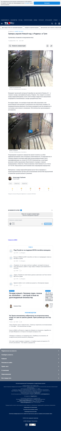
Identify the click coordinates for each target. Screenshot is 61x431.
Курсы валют (48, 20)
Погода (20, 20)
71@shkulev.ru (37, 393)
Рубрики (4, 358)
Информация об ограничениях (30, 407)
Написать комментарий (18, 46)
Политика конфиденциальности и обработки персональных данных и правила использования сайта (30, 413)
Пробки (55, 20)
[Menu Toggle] (2, 23)
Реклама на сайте (6, 362)
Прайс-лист (5, 366)
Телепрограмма (28, 20)
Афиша (35, 20)
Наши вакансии (6, 374)
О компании (5, 370)
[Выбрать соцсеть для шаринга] (51, 45)
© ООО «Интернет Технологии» (30, 421)
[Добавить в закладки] (47, 45)
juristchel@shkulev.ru (45, 394)
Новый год (17, 183)
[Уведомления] (55, 23)
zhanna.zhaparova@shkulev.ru (25, 400)
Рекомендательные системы (30, 411)
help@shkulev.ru (33, 396)
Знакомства (14, 20)
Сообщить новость (7, 354)
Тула (10, 183)
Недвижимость (5, 20)
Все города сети (6, 378)
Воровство (24, 183)
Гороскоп (41, 20)
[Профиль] (59, 23)
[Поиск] (52, 23)
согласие (27, 3)
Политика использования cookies (30, 409)
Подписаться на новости (9, 351)
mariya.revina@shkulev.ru (26, 402)
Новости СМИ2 (12, 240)
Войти (13, 224)
